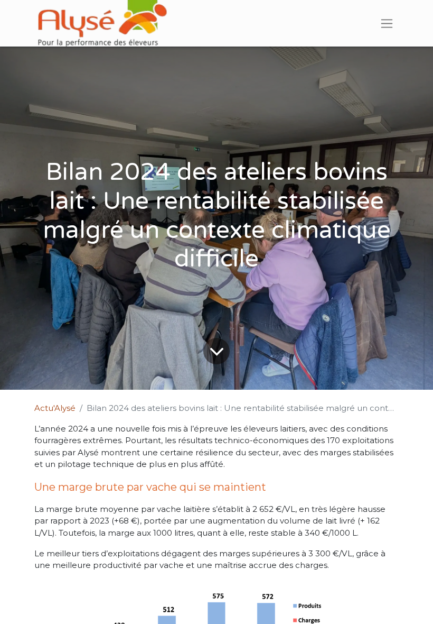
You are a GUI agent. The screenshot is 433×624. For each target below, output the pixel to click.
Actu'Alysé (55, 408)
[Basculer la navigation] (387, 23)
